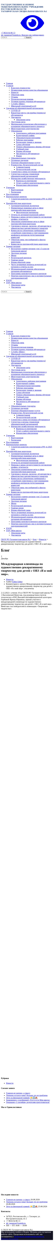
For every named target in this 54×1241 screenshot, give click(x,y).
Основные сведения (19, 160)
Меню (13, 255)
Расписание (16, 192)
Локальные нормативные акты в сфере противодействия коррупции (27, 222)
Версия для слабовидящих (32, 35)
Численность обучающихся (27, 153)
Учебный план (22, 149)
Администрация (23, 167)
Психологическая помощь (22, 99)
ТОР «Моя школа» (14, 283)
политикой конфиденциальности (29, 1236)
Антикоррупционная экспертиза (25, 206)
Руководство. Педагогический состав (27, 165)
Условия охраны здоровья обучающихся (28, 101)
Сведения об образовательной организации (24, 108)
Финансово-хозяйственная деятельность (28, 178)
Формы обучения (23, 151)
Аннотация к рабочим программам (31, 133)
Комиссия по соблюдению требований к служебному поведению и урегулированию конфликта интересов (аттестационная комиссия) (29, 233)
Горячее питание (13, 246)
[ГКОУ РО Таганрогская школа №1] (27, 79)
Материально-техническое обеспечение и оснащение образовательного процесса (29, 125)
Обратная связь (17, 95)
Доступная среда (18, 122)
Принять (4, 1239)
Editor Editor (17, 582)
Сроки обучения (23, 144)
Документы (16, 117)
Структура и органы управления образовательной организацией (25, 175)
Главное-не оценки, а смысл (18, 1093)
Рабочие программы (24, 140)
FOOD (9, 280)
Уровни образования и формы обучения (33, 147)
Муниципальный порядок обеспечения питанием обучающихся (28, 270)
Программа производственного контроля (28, 274)
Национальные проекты (16, 197)
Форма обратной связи (21, 262)
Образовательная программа (28, 138)
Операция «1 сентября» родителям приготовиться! (27, 1102)
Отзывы (14, 97)
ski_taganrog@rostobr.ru (11, 35)
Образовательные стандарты (23, 158)
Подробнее (13, 1239)
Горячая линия (17, 260)
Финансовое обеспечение (27, 185)
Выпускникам (17, 190)
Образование (16, 131)
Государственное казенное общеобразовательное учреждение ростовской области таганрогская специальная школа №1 (24, 8)
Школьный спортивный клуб (23, 106)
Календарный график (25, 135)
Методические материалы (27, 212)
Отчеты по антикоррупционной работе (28, 215)
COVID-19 (15, 110)
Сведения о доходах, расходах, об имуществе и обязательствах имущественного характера (31, 227)
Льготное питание (19, 253)
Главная (9, 83)
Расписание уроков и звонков (28, 142)
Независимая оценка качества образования (29, 90)
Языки (19, 156)
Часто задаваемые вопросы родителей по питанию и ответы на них (28, 265)
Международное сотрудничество (25, 129)
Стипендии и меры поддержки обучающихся (30, 172)
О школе (9, 86)
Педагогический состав (26, 169)
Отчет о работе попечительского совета (33, 183)
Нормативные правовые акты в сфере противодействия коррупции (27, 209)
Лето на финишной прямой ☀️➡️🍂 (22, 1098)
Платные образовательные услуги (25, 163)
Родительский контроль (21, 258)
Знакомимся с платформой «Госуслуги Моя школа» (28, 1100)
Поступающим (12, 194)
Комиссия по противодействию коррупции (29, 244)
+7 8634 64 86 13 (8, 33)
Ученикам (10, 187)
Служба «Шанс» (18, 104)
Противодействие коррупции (18, 203)
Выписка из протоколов (26, 181)
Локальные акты (23, 120)
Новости (14, 92)
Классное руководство (20, 88)
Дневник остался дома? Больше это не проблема (26, 1095)
